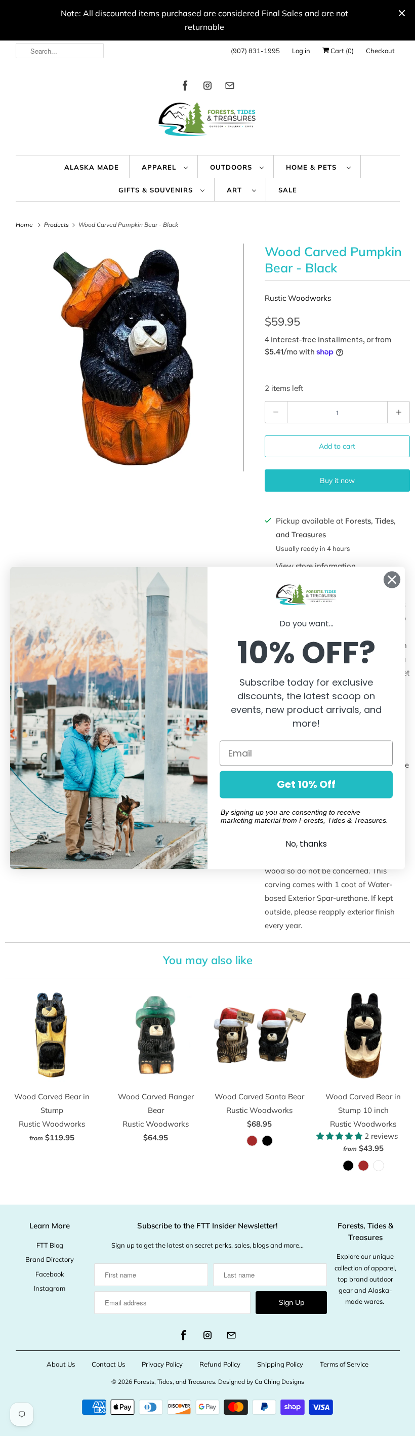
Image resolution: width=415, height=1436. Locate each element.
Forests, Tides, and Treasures (174, 1381)
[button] (340, 1136)
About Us (61, 1364)
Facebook (49, 1274)
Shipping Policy (280, 1364)
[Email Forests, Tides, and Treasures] (229, 87)
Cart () (341, 51)
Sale (287, 190)
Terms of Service (344, 1364)
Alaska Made (91, 167)
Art (237, 190)
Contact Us (108, 1364)
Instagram (49, 1288)
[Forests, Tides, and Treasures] (208, 122)
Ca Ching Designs (279, 1381)
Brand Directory (49, 1259)
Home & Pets (314, 167)
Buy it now (337, 480)
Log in (301, 51)
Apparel (160, 167)
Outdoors (232, 167)
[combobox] (60, 50)
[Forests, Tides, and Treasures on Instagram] (207, 87)
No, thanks (306, 844)
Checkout (380, 51)
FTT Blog (49, 1245)
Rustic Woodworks (298, 298)
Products (57, 224)
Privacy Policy (162, 1364)
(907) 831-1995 (255, 51)
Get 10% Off (306, 785)
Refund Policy (219, 1364)
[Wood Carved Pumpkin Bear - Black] (130, 357)
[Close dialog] (392, 579)
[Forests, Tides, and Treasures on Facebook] (185, 87)
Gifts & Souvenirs (156, 190)
